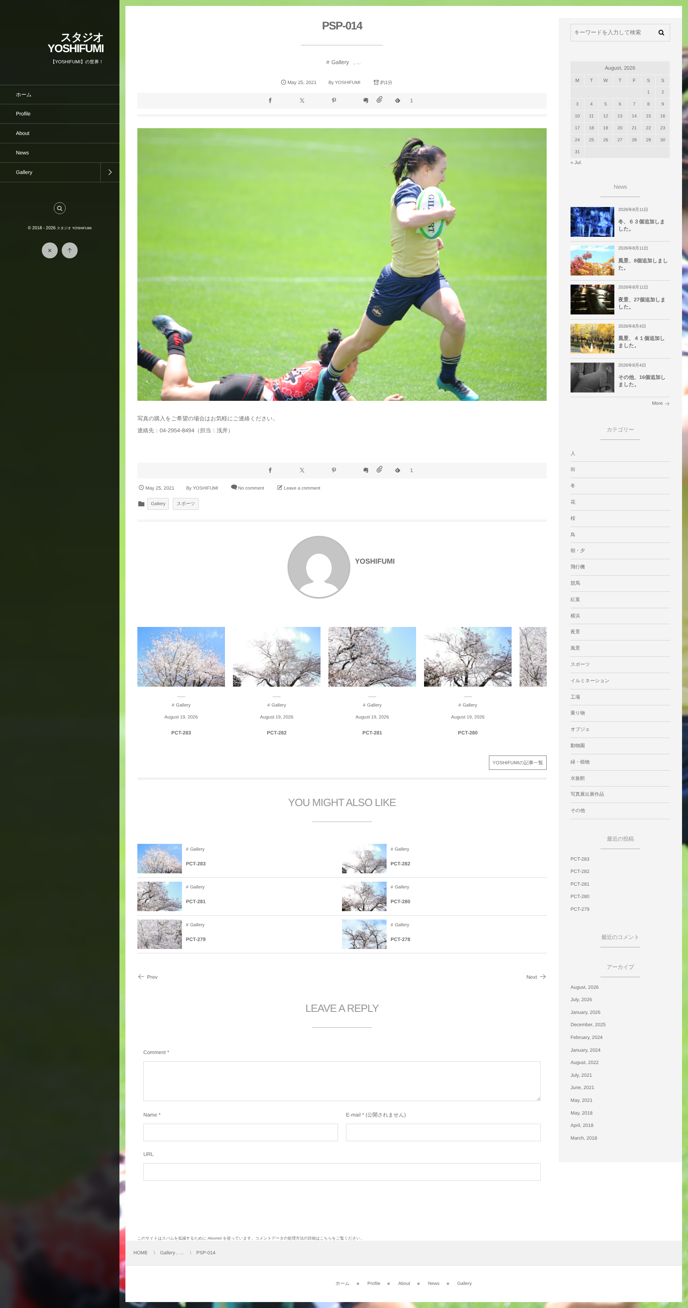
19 (605, 128)
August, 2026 (585, 987)
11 (591, 116)
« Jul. (576, 162)
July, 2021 (581, 1075)
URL (148, 1154)
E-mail (353, 1115)
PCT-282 (276, 733)
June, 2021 (582, 1087)
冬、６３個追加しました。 (641, 225)
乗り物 (578, 713)
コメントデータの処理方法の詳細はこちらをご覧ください (307, 1238)
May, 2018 (581, 1113)
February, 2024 (587, 1037)
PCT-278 (400, 939)
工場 (575, 697)
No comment (251, 488)
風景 (575, 648)
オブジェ (580, 729)
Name (150, 1115)
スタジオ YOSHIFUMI (76, 43)
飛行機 (578, 567)
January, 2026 (585, 1012)
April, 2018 (582, 1125)
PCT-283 (181, 733)
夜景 (575, 631)
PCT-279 (195, 939)
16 (662, 116)
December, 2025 (588, 1024)
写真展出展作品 (587, 794)
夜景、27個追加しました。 (642, 303)
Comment (154, 1052)
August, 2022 (585, 1062)
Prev (152, 977)
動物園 (578, 745)
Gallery (340, 62)
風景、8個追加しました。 (643, 264)
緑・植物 (580, 762)
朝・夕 (578, 550)
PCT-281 (372, 733)
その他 (578, 810)
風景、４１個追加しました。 (641, 341)
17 (577, 128)
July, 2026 (581, 999)
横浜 (575, 616)
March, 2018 (584, 1138)
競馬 (575, 583)
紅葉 (575, 599)
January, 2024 (585, 1050)
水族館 (578, 778)
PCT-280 (467, 733)
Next (531, 977)
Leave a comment (302, 488)
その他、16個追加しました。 (642, 380)
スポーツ (185, 504)
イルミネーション (590, 680)
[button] (60, 208)
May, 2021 (581, 1100)
